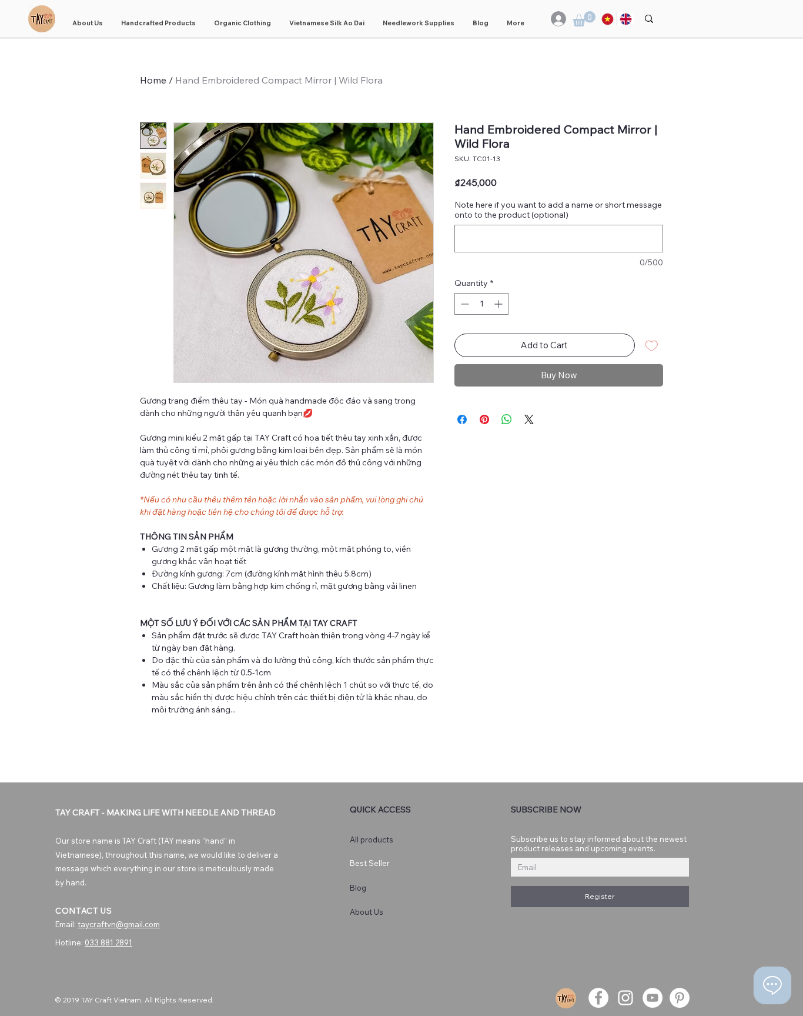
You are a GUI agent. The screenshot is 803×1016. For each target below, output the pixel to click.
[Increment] (499, 304)
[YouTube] (653, 998)
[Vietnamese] (608, 19)
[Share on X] (529, 419)
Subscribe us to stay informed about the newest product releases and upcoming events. (599, 843)
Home (153, 80)
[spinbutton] (481, 304)
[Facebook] (598, 998)
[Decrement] (463, 304)
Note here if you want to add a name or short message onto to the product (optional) (558, 210)
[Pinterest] (680, 998)
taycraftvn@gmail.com (119, 924)
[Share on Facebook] (462, 419)
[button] (584, 18)
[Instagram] (625, 998)
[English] (626, 19)
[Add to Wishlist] (652, 346)
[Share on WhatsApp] (507, 419)
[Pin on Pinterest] (484, 419)
